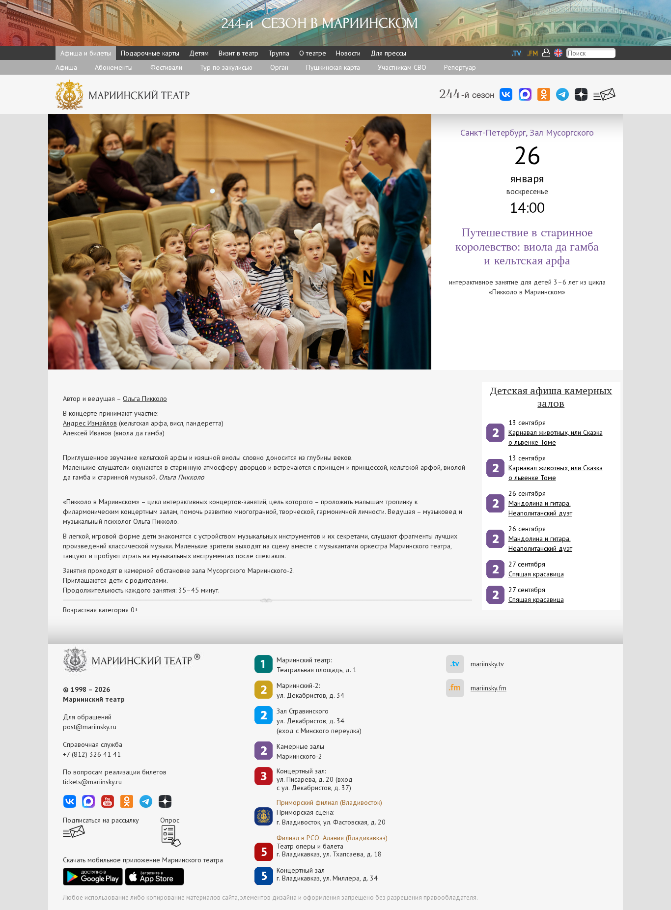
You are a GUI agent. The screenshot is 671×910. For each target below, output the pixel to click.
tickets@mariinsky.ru (92, 781)
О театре (312, 53)
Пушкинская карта (333, 67)
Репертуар (460, 67)
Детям (199, 53)
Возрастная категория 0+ (100, 609)
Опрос (169, 820)
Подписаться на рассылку (101, 820)
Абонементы (114, 67)
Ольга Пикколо (145, 398)
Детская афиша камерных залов (551, 397)
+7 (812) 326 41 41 (92, 754)
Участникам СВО (402, 67)
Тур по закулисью (226, 67)
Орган (279, 67)
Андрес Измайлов (90, 423)
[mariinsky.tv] (458, 664)
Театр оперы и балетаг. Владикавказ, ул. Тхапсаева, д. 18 (329, 850)
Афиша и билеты (85, 53)
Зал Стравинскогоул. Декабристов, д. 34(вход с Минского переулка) (319, 721)
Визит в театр (238, 53)
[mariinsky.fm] (458, 688)
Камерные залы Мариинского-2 (300, 751)
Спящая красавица (536, 573)
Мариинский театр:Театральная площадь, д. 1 (317, 664)
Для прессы (388, 53)
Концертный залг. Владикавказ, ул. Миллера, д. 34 (327, 874)
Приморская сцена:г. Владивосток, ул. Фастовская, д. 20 (321, 817)
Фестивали (166, 67)
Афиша (66, 67)
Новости (348, 53)
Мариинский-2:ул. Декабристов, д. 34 (310, 690)
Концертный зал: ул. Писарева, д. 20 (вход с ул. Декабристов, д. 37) (315, 779)
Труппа (278, 53)
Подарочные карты (150, 53)
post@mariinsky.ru (89, 726)
